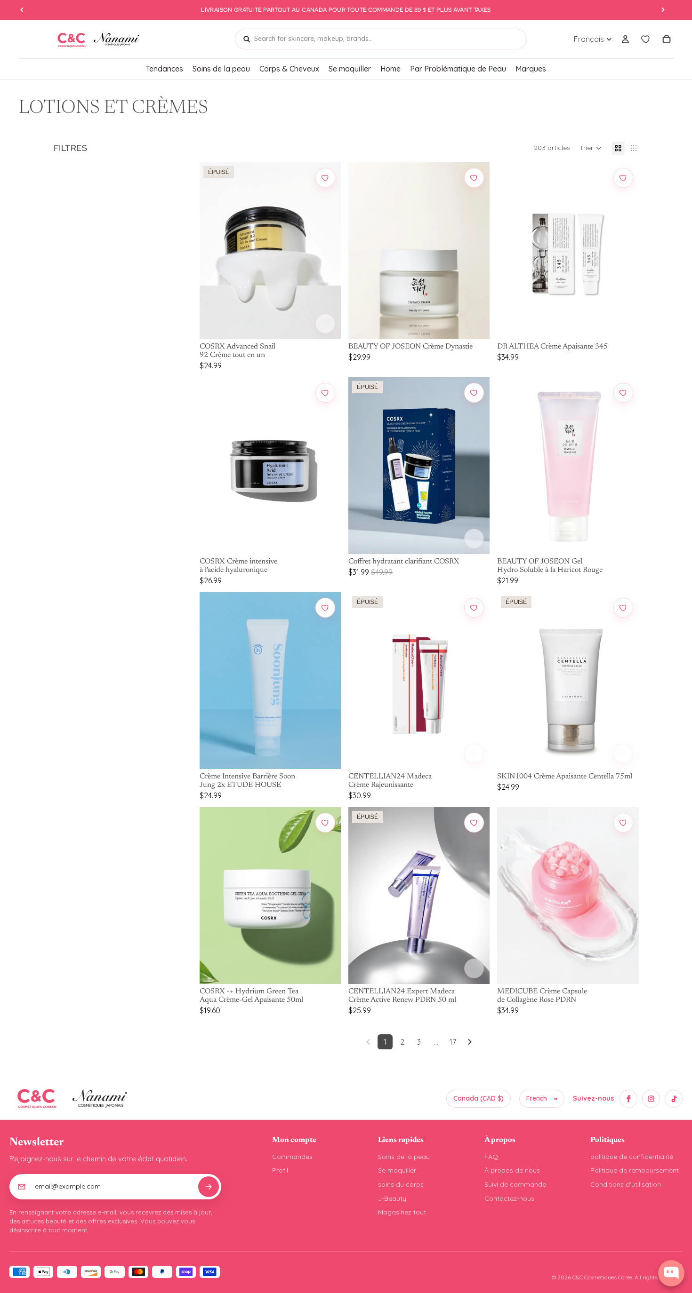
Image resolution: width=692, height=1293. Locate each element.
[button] (590, 148)
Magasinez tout (402, 1212)
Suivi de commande (515, 1184)
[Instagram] (651, 1099)
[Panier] (666, 39)
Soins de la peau (404, 1156)
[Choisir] (325, 323)
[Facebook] (628, 1099)
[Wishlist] (646, 39)
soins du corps (401, 1184)
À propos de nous (512, 1170)
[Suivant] (469, 1041)
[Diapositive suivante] (327, 250)
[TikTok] (674, 1099)
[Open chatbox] (671, 1273)
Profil (280, 1170)
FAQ (491, 1156)
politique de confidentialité (631, 1156)
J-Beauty (392, 1198)
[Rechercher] (246, 39)
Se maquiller (397, 1170)
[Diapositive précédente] (214, 250)
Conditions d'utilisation (625, 1184)
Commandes (292, 1156)
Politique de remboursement (634, 1170)
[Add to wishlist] (325, 178)
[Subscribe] (208, 1186)
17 (453, 1042)
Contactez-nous (509, 1198)
